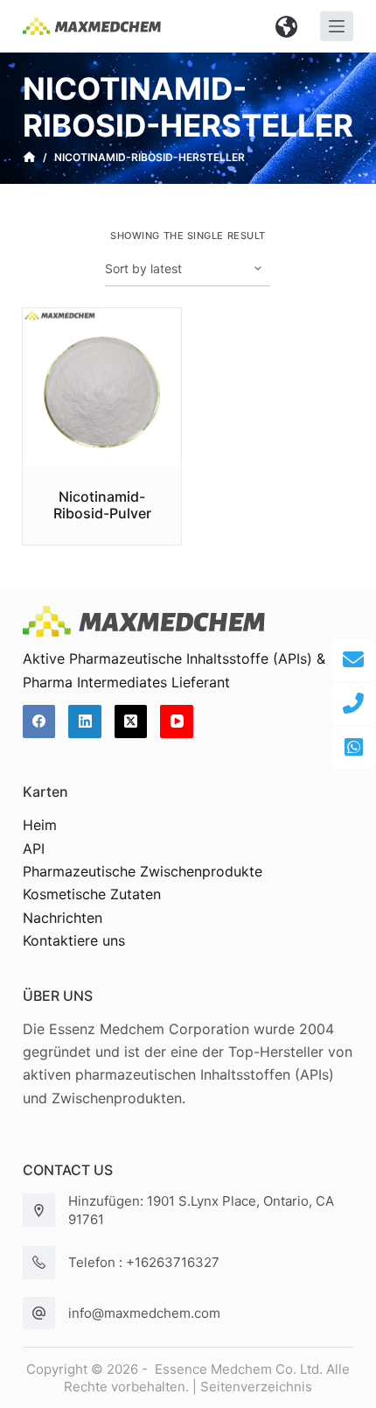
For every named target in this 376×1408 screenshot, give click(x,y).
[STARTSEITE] (29, 157)
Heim (40, 825)
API (34, 848)
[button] (286, 26)
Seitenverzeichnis (256, 1386)
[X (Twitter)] (131, 721)
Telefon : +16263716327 (143, 1262)
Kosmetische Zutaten (92, 894)
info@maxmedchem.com (144, 1313)
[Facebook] (39, 721)
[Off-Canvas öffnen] (336, 26)
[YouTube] (176, 721)
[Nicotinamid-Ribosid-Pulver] (102, 388)
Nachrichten (62, 917)
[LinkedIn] (84, 721)
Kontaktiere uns (74, 940)
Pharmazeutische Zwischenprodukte (142, 871)
